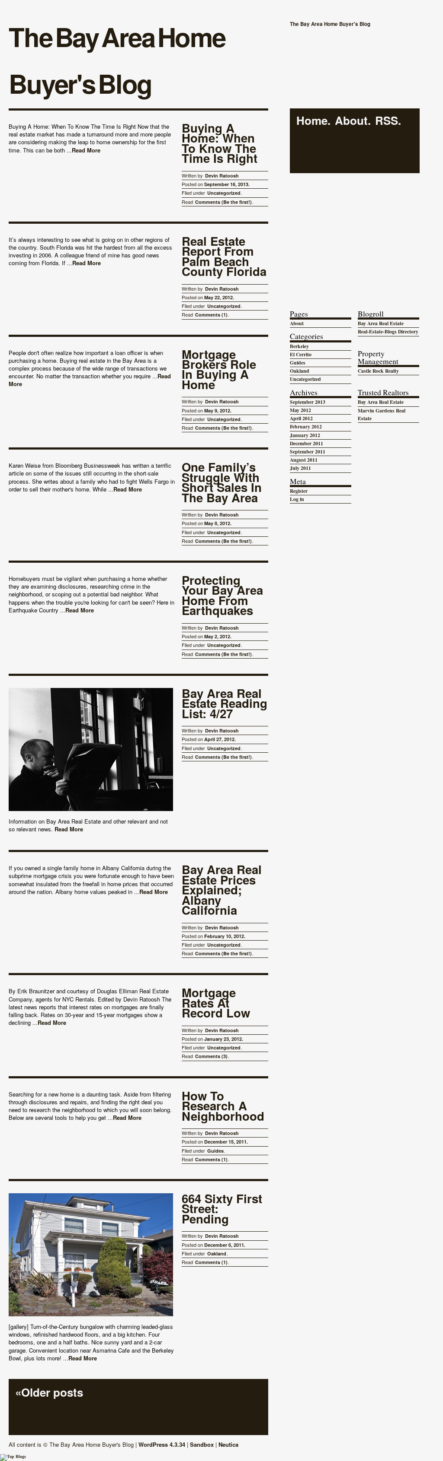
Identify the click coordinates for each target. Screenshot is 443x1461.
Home (311, 121)
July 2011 (300, 468)
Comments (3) (211, 1056)
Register (299, 490)
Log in (297, 499)
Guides (215, 1150)
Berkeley (299, 346)
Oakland (216, 1253)
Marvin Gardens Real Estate (381, 414)
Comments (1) (211, 314)
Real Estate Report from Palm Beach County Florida (224, 257)
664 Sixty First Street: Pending (222, 1209)
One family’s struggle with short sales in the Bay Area (222, 482)
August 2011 (304, 459)
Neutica (228, 1444)
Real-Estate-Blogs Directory (388, 331)
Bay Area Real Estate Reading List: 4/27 (224, 704)
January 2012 (305, 435)
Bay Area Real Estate (381, 323)
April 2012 (301, 418)
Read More (86, 150)
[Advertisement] (355, 233)
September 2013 (307, 402)
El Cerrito (300, 354)
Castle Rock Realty (378, 370)
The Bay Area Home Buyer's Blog (117, 59)
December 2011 (306, 443)
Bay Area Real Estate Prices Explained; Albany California (222, 890)
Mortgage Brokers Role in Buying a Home (219, 370)
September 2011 (307, 451)
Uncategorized (224, 193)
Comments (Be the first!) (223, 202)
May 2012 (300, 410)
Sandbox (202, 1444)
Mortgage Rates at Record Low (216, 1003)
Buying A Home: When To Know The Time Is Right (219, 143)
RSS (386, 121)
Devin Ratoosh (222, 175)
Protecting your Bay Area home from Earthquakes (222, 596)
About (351, 121)
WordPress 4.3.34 (161, 1444)
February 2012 (306, 426)
